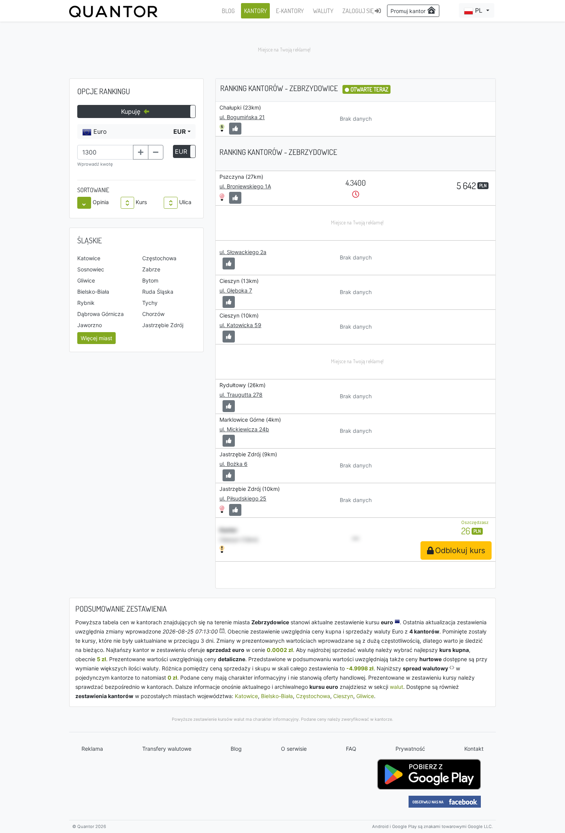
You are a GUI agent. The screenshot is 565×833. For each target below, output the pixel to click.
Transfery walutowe (166, 748)
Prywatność (410, 748)
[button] (476, 10)
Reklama (92, 748)
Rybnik (86, 302)
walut (396, 686)
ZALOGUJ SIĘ (358, 11)
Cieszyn (343, 696)
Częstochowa (159, 258)
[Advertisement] (282, 50)
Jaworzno (89, 325)
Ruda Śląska (157, 291)
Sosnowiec (90, 269)
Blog (236, 748)
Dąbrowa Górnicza (100, 314)
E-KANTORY (290, 11)
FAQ (351, 748)
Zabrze (151, 269)
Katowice (88, 258)
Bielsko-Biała (93, 291)
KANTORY (255, 11)
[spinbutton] (105, 152)
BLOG (228, 11)
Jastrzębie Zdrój (162, 325)
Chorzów (153, 314)
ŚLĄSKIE (89, 240)
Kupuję (131, 111)
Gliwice (86, 280)
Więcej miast (96, 338)
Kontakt (474, 748)
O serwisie (294, 748)
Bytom (150, 280)
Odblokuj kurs (460, 550)
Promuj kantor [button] (409, 11)
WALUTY (323, 11)
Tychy (150, 302)
